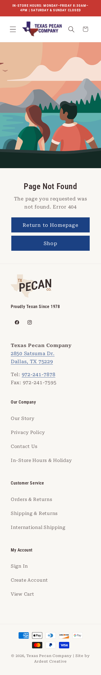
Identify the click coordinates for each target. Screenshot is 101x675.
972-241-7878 (38, 374)
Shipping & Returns (34, 513)
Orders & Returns (31, 499)
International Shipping (38, 527)
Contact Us (24, 446)
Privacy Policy (28, 432)
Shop (50, 243)
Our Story (22, 418)
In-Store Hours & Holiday (41, 460)
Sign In (19, 566)
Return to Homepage (50, 225)
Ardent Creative (50, 661)
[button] (13, 29)
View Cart (22, 594)
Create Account (29, 580)
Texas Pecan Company (49, 656)
